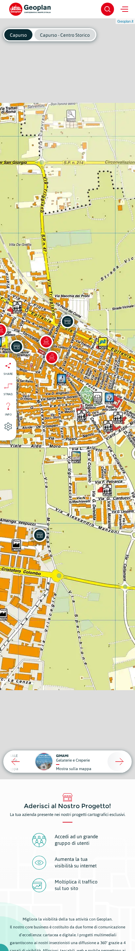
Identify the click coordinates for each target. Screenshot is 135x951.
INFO (8, 414)
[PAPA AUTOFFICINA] (39, 535)
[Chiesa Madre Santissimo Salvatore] (46, 342)
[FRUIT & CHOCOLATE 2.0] (17, 347)
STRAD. (8, 394)
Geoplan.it (125, 21)
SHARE (8, 373)
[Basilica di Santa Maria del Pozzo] (52, 357)
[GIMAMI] (67, 321)
